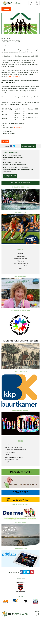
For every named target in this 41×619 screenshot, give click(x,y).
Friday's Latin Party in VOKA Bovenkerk (15, 164)
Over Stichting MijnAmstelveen (14, 447)
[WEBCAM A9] (20, 499)
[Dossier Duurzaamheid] (20, 482)
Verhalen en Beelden (20, 258)
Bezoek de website (9, 133)
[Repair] (20, 492)
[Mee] (5, 601)
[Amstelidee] (35, 601)
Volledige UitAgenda (10, 176)
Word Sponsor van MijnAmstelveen (15, 450)
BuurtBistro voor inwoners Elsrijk (13, 157)
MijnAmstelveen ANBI (11, 459)
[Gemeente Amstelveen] (20, 587)
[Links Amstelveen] (20, 472)
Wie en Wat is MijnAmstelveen (14, 457)
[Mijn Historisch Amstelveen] (20, 354)
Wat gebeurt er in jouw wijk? (20, 182)
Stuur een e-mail (8, 131)
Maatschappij (21, 256)
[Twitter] (14, 146)
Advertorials (8, 445)
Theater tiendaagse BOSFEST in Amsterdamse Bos (18, 169)
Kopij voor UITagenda (28, 146)
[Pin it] (32, 572)
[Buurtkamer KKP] (15, 601)
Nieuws (8, 38)
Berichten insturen (10, 452)
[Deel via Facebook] (21, 572)
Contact (7, 454)
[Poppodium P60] (25, 601)
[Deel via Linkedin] (28, 572)
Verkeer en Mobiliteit (20, 266)
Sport (20, 268)
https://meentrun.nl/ (15, 76)
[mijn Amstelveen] (11, 3)
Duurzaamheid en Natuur (20, 263)
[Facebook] (11, 146)
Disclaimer (8, 462)
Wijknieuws (20, 261)
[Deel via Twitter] (25, 572)
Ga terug (5, 141)
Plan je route (18, 127)
